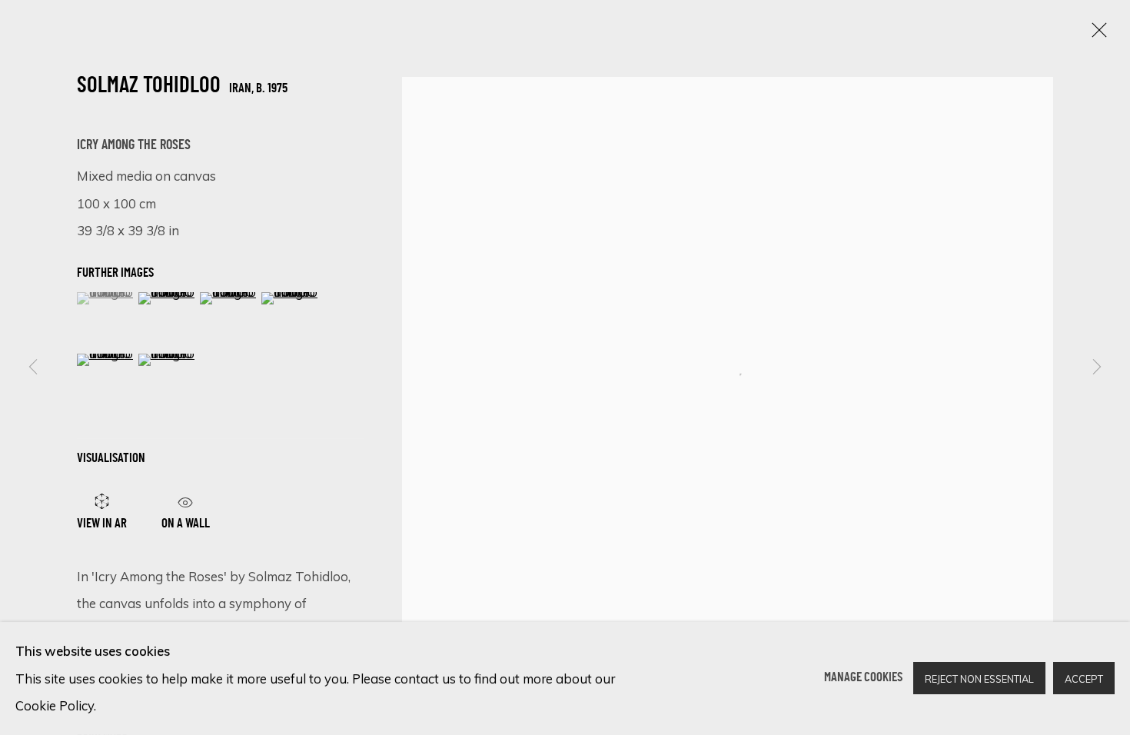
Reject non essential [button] (979, 679)
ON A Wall (185, 521)
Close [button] (1095, 34)
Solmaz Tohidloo (149, 87)
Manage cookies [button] (863, 678)
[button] (106, 298)
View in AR (102, 524)
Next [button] (1097, 367)
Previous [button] (33, 367)
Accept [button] (1084, 679)
